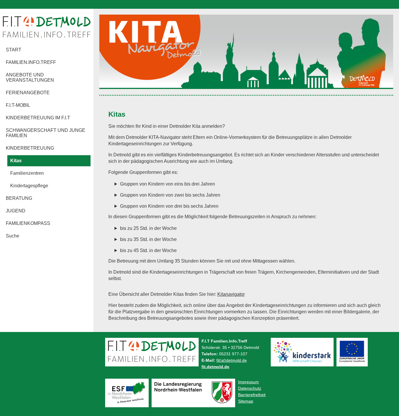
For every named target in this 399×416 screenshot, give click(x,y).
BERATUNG (19, 198)
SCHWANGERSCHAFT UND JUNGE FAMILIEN (45, 133)
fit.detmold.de (215, 366)
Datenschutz (249, 388)
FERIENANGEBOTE (28, 92)
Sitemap (245, 401)
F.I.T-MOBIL (18, 105)
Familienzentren (27, 173)
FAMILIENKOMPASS (28, 223)
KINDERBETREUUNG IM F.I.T (38, 117)
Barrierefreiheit (252, 394)
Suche (12, 235)
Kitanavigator (231, 294)
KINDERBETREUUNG (30, 148)
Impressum (248, 382)
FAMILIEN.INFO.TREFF (31, 62)
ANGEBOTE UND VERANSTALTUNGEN (30, 77)
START (13, 49)
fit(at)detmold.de (231, 360)
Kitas (16, 160)
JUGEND (15, 210)
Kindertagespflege (29, 185)
